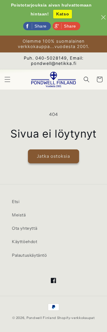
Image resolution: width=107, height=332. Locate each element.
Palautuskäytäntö (29, 255)
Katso (62, 14)
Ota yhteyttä (24, 228)
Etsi (15, 201)
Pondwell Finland (41, 318)
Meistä (19, 215)
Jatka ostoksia (53, 156)
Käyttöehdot (24, 241)
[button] (7, 79)
